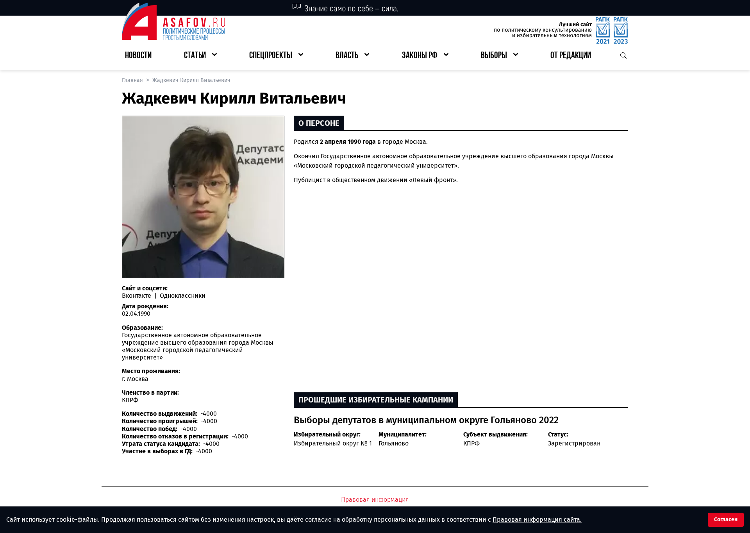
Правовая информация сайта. (537, 519)
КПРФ (471, 443)
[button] (200, 56)
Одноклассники (181, 295)
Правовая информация (375, 499)
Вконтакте (137, 295)
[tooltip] (514, 156)
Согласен (726, 519)
